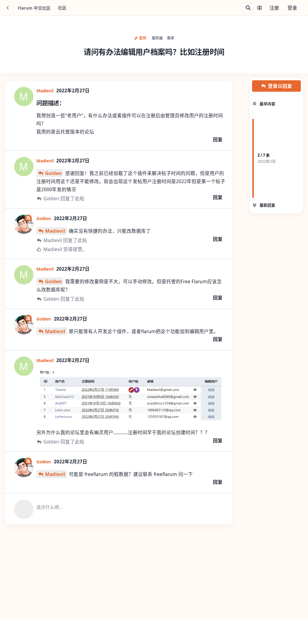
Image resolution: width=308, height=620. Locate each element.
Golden (53, 173)
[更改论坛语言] (259, 7)
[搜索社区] (248, 8)
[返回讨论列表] (7, 7)
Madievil (55, 231)
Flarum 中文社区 (34, 8)
